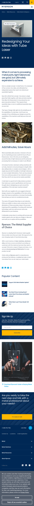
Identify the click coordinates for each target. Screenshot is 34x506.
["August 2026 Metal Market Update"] (16, 286)
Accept (17, 497)
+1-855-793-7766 (6, 2)
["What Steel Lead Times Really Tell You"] (16, 306)
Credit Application (22, 433)
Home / (4, 12)
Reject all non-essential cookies (17, 502)
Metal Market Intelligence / (24, 12)
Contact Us (5, 433)
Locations (13, 433)
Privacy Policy (24, 492)
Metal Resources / (11, 12)
